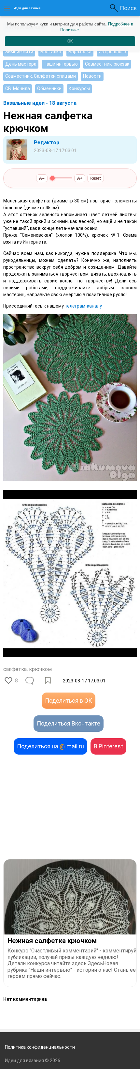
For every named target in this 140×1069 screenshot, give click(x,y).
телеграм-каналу (83, 306)
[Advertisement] (70, 807)
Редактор (46, 142)
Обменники (49, 88)
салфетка (15, 669)
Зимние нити (19, 51)
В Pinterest (108, 746)
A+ (79, 178)
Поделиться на (50, 746)
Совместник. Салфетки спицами (40, 76)
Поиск (128, 8)
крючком (40, 669)
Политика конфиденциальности (40, 1047)
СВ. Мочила (17, 88)
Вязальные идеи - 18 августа (40, 103)
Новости (92, 76)
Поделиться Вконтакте (68, 723)
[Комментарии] (30, 681)
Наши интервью (61, 64)
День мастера (20, 64)
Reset (95, 178)
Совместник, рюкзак (107, 64)
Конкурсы (79, 88)
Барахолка (79, 51)
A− (42, 178)
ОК (70, 41)
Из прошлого (112, 51)
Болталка (50, 51)
